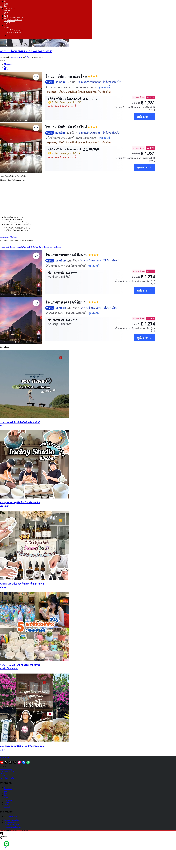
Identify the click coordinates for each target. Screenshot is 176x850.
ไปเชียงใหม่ (57, 247)
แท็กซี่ (52, 247)
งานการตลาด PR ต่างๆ (14, 32)
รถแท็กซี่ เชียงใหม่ (32, 247)
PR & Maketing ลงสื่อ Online (12, 827)
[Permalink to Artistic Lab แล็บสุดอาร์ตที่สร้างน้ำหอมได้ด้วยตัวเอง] (34, 579)
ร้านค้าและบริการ (9, 8)
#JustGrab (7, 237)
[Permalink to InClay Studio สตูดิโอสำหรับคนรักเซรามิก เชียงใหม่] (34, 498)
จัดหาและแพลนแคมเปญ (11, 825)
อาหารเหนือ (7, 804)
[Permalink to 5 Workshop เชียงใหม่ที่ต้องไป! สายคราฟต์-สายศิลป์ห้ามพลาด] (34, 660)
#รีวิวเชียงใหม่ (14, 237)
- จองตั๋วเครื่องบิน (5, 776)
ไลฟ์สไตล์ (7, 10)
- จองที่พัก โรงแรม (6, 769)
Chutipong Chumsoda (16, 57)
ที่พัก (5, 6)
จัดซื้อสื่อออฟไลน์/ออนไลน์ (12, 822)
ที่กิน (5, 1)
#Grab (2, 237)
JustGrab (2, 247)
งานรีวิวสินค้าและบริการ (15, 17)
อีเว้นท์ (6, 25)
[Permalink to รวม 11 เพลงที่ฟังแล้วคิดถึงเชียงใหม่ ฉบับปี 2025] (34, 418)
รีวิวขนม (6, 802)
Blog (5, 787)
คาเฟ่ (5, 791)
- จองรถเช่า (3, 773)
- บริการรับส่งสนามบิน (7, 778)
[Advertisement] (88, 197)
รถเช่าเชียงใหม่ (10, 247)
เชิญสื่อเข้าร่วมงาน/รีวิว (11, 820)
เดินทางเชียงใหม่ (44, 247)
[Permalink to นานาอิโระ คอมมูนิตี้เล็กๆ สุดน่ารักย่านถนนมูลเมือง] (34, 741)
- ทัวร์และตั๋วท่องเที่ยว (7, 771)
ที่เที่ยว (6, 4)
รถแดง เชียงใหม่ (21, 247)
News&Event (8, 789)
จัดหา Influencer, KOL (10, 816)
